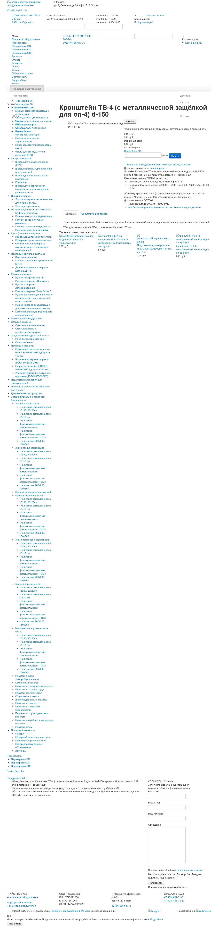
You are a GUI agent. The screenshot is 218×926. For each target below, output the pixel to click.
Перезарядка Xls (16, 777)
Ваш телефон (156, 813)
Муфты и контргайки (26, 212)
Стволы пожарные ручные (30, 325)
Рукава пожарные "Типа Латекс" (33, 291)
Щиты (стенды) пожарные (25, 233)
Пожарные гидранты (22, 345)
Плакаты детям (23, 726)
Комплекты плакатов (26, 682)
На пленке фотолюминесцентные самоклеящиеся (32, 424)
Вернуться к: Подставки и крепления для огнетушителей (158, 164)
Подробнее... (157, 919)
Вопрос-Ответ (19, 80)
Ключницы (21, 182)
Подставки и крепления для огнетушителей (26, 381)
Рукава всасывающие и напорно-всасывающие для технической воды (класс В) (34, 298)
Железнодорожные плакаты (31, 699)
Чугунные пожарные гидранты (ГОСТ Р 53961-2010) (32, 360)
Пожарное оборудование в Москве (69, 910)
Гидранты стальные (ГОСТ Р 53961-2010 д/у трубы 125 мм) (32, 367)
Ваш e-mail (154, 802)
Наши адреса (157, 168)
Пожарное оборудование (26, 39)
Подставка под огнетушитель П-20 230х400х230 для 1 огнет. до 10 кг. (154, 248)
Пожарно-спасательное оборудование (28, 745)
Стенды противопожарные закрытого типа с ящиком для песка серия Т (31, 247)
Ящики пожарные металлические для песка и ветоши (34, 200)
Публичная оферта (22, 73)
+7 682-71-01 (22, 15)
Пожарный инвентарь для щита (33, 737)
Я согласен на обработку (176, 870)
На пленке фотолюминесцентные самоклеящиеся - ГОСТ (33, 434)
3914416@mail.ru (24, 22)
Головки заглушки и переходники (33, 216)
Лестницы (20, 750)
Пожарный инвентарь (23, 730)
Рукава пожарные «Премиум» (32, 281)
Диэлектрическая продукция (27, 393)
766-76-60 (174, 900)
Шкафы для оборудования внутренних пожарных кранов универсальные (31, 189)
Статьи (16, 69)
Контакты (17, 83)
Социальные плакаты (27, 696)
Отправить (156, 882)
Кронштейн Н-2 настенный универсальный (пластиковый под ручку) (114, 243)
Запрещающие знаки (27, 403)
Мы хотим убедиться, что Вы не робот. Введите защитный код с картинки (174, 875)
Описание (71, 213)
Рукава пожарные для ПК (29, 277)
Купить (175, 156)
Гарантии (17, 63)
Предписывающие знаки (29, 495)
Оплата (16, 59)
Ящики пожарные (21, 195)
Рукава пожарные (21, 274)
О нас (15, 66)
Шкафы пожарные (21, 158)
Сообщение (154, 824)
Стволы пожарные (21, 321)
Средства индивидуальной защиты (30, 335)
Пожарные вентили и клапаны (28, 253)
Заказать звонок (155, 15)
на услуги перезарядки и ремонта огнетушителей (21, 903)
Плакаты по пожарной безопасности (27, 708)
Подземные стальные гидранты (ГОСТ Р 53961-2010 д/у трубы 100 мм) (33, 352)
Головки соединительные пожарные (31, 209)
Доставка (17, 56)
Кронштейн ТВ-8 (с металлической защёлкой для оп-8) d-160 (192, 249)
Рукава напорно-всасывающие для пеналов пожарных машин (32, 306)
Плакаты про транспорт (28, 692)
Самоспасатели (24, 342)
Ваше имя (153, 791)
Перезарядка (19, 42)
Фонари (19, 733)
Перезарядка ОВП (22, 52)
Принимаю (15, 923)
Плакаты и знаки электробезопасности (27, 677)
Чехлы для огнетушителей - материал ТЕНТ (30, 153)
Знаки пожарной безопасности (32, 539)
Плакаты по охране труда (29, 689)
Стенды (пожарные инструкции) (33, 492)
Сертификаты (19, 76)
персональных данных (189, 870)
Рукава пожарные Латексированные (25, 286)
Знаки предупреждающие (29, 447)
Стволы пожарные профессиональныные (28, 330)
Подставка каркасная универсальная (71, 241)
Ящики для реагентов (27, 206)
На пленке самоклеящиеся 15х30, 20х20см (35, 408)
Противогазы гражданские (29, 338)
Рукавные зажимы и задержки (32, 229)
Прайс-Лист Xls (15, 771)
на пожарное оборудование (22, 897)
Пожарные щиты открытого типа (33, 240)
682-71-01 (17, 10)
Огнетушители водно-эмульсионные (27, 139)
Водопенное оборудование (26, 318)
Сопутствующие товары (94, 213)
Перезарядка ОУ (21, 49)
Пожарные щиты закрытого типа (33, 236)
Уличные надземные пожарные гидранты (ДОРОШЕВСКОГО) (32, 374)
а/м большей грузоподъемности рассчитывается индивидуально (164, 207)
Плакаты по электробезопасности (34, 686)
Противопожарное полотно (30, 740)
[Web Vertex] (203, 910)
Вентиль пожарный (26, 257)
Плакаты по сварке (25, 703)
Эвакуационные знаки (27, 583)
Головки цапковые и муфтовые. (33, 226)
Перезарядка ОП (21, 46)
